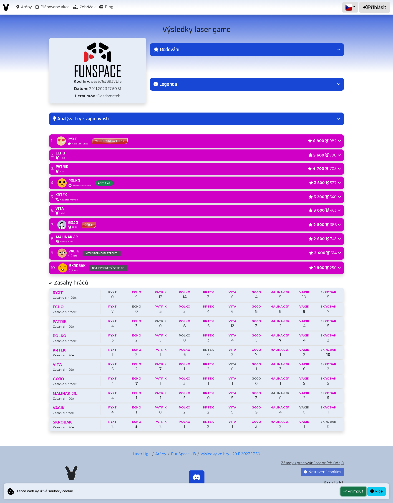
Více (378, 491)
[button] (247, 49)
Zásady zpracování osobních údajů (312, 463)
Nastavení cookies (324, 472)
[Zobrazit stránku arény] (97, 59)
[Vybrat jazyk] (350, 7)
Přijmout (355, 491)
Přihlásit (377, 7)
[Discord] (196, 477)
